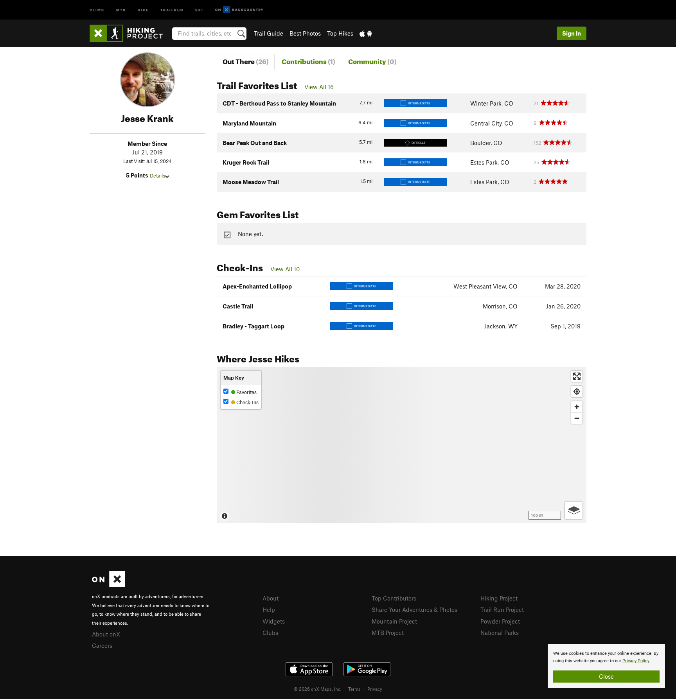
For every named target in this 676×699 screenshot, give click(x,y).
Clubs (270, 632)
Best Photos (305, 33)
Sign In (571, 33)
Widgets (273, 621)
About (270, 598)
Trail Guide (268, 33)
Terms (354, 689)
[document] (606, 666)
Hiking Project (499, 598)
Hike (143, 9)
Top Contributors (394, 598)
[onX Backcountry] (239, 10)
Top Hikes (340, 33)
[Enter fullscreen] (577, 376)
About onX (106, 634)
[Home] (130, 33)
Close (606, 676)
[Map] (401, 445)
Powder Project (500, 621)
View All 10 (285, 268)
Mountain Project (394, 621)
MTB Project (388, 632)
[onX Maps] (108, 584)
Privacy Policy (635, 660)
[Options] (574, 510)
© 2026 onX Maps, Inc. (318, 689)
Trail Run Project (502, 609)
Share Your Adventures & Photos (414, 609)
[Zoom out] (577, 418)
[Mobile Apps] (366, 33)
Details (157, 175)
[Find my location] (577, 391)
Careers (102, 645)
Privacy (374, 689)
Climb (97, 9)
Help (268, 609)
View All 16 (319, 86)
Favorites (246, 392)
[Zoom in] (577, 406)
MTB (121, 9)
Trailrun (171, 9)
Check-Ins (247, 402)
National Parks (499, 632)
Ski (199, 9)
